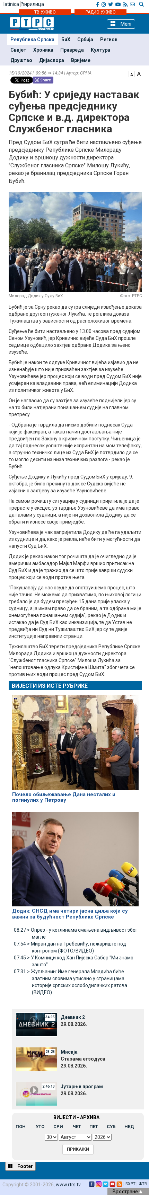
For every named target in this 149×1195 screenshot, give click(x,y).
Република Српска (32, 39)
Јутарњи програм (82, 1086)
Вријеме (80, 60)
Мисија (69, 1052)
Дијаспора (51, 60)
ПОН (21, 1126)
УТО (40, 1126)
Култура (100, 50)
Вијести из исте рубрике (50, 686)
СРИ (58, 1126)
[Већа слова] (139, 73)
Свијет (18, 50)
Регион (108, 39)
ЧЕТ (77, 1126)
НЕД (129, 1126)
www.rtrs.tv (68, 1184)
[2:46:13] (36, 1093)
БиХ (65, 39)
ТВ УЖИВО (45, 12)
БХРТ (130, 1183)
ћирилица (32, 4)
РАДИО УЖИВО (101, 12)
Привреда (72, 50)
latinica (11, 4)
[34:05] (36, 1024)
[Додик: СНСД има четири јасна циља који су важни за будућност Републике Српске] (75, 856)
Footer (24, 1166)
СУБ (111, 1126)
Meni (125, 24)
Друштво (21, 60)
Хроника (43, 50)
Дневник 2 (73, 1017)
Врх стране (126, 1191)
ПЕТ (93, 1126)
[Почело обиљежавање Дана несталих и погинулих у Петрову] (75, 739)
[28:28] (36, 1059)
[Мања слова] (132, 73)
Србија (85, 39)
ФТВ (143, 1183)
